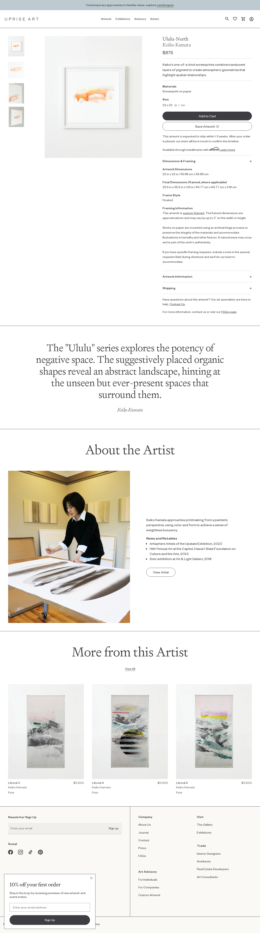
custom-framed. (194, 213)
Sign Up (50, 920)
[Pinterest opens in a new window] (40, 852)
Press (142, 848)
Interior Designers (209, 853)
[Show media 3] (16, 93)
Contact (143, 840)
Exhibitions (204, 832)
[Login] (251, 19)
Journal (143, 832)
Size (165, 99)
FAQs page (228, 312)
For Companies (148, 887)
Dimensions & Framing (178, 161)
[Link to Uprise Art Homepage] (21, 18)
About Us (144, 824)
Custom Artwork (149, 895)
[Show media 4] (16, 117)
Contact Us (177, 304)
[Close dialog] (91, 878)
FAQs (142, 856)
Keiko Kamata (176, 44)
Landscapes (165, 5)
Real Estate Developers (213, 869)
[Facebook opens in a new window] (10, 852)
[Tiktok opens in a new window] (30, 852)
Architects (204, 861)
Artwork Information (177, 276)
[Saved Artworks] (235, 19)
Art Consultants (207, 877)
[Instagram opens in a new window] (20, 852)
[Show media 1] (16, 46)
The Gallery (204, 824)
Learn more (227, 150)
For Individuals (147, 879)
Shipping (168, 288)
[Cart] (243, 19)
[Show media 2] (16, 70)
